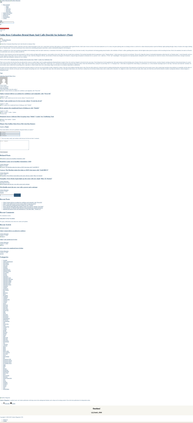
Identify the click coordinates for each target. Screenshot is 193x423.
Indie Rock (5, 340)
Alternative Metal (7, 280)
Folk (4, 322)
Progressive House (7, 360)
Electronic (8, 11)
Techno (5, 385)
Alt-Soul (5, 275)
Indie (4, 336)
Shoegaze (5, 377)
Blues (4, 294)
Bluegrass (5, 292)
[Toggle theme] (1, 2)
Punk (4, 364)
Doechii (7, 76)
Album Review (6, 14)
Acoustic (5, 260)
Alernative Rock (7, 271)
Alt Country (6, 272)
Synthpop (5, 383)
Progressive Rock (7, 362)
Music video (6, 351)
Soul (4, 379)
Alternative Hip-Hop (8, 279)
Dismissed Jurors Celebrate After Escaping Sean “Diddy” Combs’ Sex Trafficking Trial (31, 59)
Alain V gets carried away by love (8, 239)
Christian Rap (6, 299)
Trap (4, 387)
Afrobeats (5, 268)
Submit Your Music (7, 13)
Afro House (6, 263)
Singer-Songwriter (7, 378)
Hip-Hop (8, 10)
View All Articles (4, 88)
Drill (4, 311)
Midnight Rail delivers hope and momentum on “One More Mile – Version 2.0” (22, 209)
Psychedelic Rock (7, 363)
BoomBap (5, 295)
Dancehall (5, 305)
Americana (5, 288)
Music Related (6, 4)
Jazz (4, 343)
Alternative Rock (7, 284)
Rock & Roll (6, 375)
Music (4, 349)
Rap (4, 367)
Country (5, 302)
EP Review (5, 15)
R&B (7, 7)
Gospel (4, 328)
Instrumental (6, 341)
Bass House (6, 290)
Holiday (5, 333)
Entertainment (6, 17)
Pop (4, 358)
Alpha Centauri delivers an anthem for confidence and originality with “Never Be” (25, 93)
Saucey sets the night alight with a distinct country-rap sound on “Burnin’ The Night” (23, 206)
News (4, 355)
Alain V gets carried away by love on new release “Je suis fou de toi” (21, 101)
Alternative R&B (7, 282)
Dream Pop (5, 310)
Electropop (5, 317)
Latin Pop (5, 344)
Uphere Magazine (6, 40)
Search (2, 192)
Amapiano (5, 286)
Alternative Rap (7, 283)
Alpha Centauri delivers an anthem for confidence (13, 231)
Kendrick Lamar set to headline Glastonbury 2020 (15, 161)
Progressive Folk (7, 359)
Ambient (5, 287)
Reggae (5, 368)
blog (1, 28)
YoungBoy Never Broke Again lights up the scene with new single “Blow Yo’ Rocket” (26, 178)
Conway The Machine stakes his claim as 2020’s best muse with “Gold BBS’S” (24, 170)
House (4, 335)
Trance (4, 386)
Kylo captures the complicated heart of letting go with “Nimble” (19, 108)
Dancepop (5, 306)
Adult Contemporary (8, 261)
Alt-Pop (5, 273)
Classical (5, 301)
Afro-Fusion (6, 264)
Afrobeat (5, 267)
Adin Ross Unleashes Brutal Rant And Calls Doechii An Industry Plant (36, 34)
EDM (4, 313)
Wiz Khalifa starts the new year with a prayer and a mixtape (18, 187)
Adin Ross (2, 76)
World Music (6, 389)
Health (4, 330)
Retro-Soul (5, 372)
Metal (4, 347)
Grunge (5, 329)
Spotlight (5, 382)
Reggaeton (5, 370)
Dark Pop (5, 307)
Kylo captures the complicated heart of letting (11, 248)
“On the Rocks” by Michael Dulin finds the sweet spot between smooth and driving (23, 208)
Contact (5, 18)
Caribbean (5, 297)
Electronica (5, 316)
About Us (5, 419)
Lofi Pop (5, 345)
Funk (4, 325)
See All (1, 253)
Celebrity (5, 298)
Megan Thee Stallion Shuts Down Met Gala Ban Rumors (17, 124)
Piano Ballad (6, 356)
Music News (12, 76)
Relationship (6, 371)
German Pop (6, 326)
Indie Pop (8, 8)
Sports (4, 381)
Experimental (6, 321)
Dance (4, 303)
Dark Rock (5, 309)
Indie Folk (5, 337)
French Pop (6, 324)
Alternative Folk (7, 278)
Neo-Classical (6, 352)
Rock (7, 6)
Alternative (5, 276)
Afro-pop (5, 265)
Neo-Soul (5, 353)
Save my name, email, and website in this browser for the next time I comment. (20, 138)
